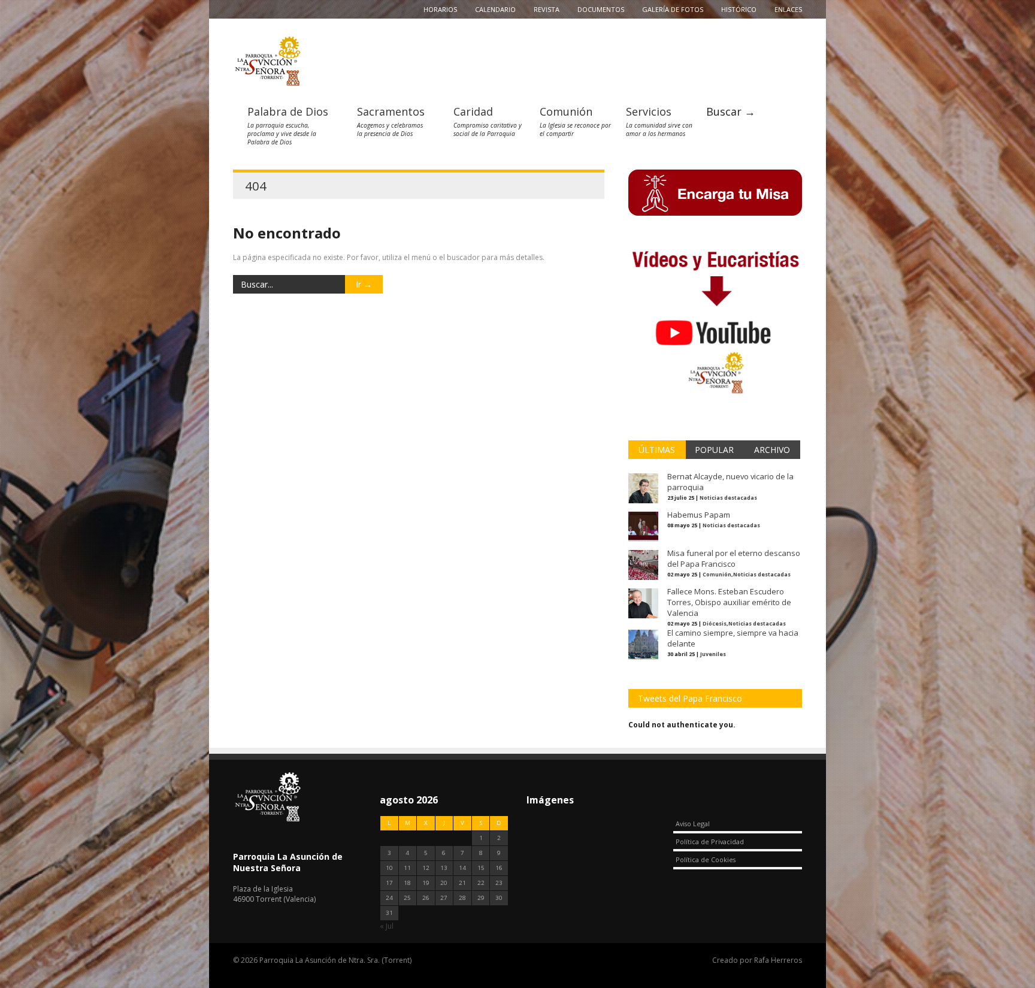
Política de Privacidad (710, 841)
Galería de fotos (672, 9)
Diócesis (715, 623)
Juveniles (713, 654)
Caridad (473, 111)
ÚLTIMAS (656, 449)
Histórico (738, 9)
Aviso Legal (693, 823)
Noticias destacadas (728, 497)
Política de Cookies (706, 859)
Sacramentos (391, 111)
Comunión (566, 111)
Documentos (600, 9)
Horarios (440, 9)
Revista (546, 9)
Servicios (648, 111)
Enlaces (788, 9)
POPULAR (714, 449)
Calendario (495, 9)
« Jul (387, 926)
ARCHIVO (772, 449)
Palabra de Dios (287, 111)
